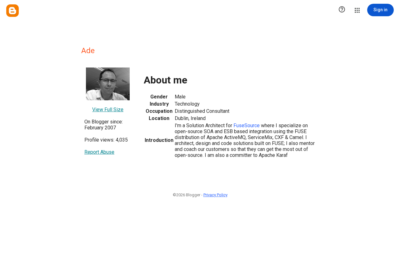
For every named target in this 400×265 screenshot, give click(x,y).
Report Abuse (99, 152)
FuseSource (246, 125)
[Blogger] (12, 10)
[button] (341, 10)
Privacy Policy (215, 194)
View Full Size (107, 109)
